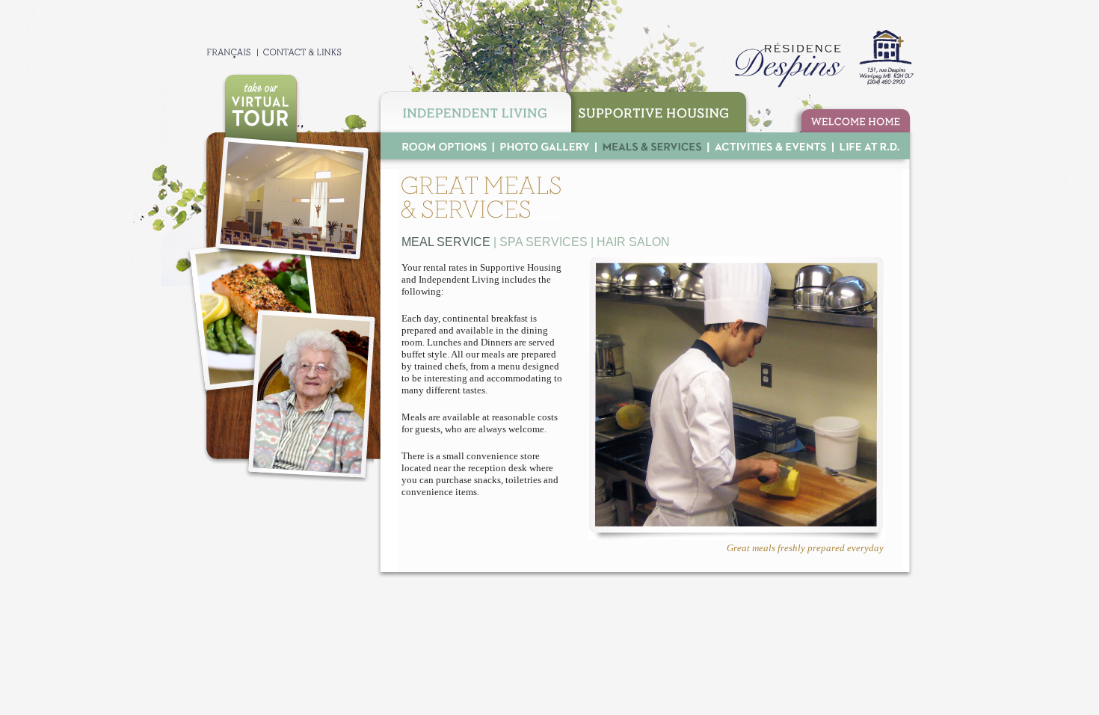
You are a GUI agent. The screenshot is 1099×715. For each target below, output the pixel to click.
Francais (220, 51)
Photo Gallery (544, 145)
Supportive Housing (662, 110)
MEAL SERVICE (445, 242)
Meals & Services (651, 145)
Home (851, 118)
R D (821, 59)
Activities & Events (769, 145)
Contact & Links (300, 51)
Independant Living (473, 110)
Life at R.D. (868, 145)
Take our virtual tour (260, 102)
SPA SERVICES (543, 242)
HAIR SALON (633, 242)
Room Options (437, 145)
